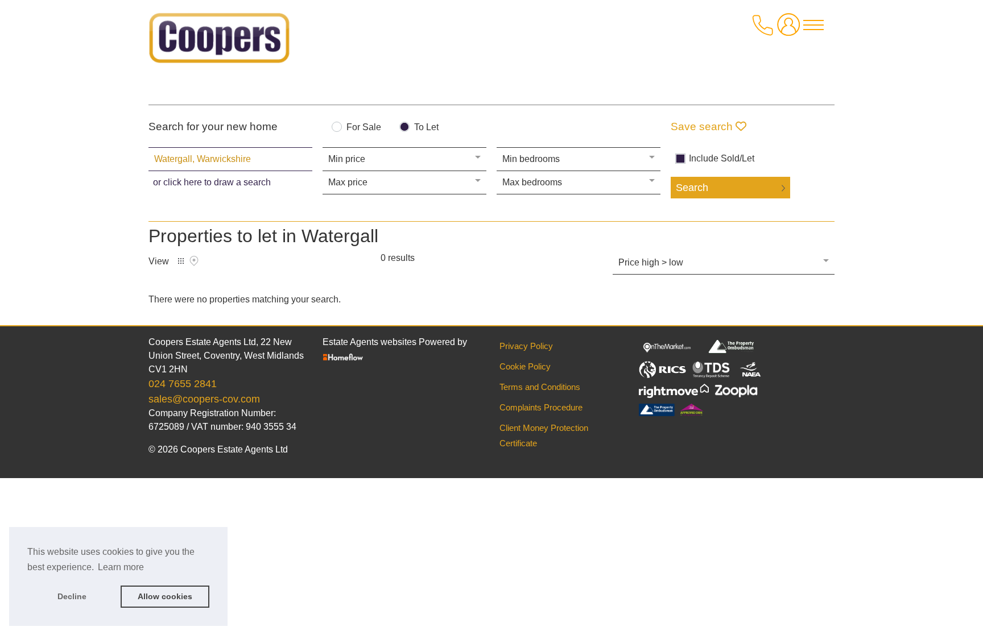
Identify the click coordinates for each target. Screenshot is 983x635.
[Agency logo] (219, 42)
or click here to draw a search (212, 182)
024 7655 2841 (182, 383)
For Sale (363, 127)
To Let (426, 127)
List (181, 261)
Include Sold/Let (721, 158)
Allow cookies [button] (165, 596)
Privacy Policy (526, 346)
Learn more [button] (121, 567)
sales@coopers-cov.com (204, 399)
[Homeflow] (343, 356)
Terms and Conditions (539, 387)
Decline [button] (71, 596)
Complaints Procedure (541, 407)
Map (194, 261)
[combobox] (230, 159)
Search (692, 187)
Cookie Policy (525, 366)
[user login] (790, 29)
